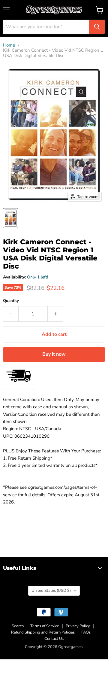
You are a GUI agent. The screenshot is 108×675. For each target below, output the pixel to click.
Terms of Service (44, 626)
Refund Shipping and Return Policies (43, 632)
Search (18, 626)
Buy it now (54, 354)
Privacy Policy (78, 626)
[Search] (97, 27)
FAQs (86, 632)
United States (51, 590)
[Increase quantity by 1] (55, 314)
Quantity (11, 301)
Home (9, 45)
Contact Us (54, 638)
